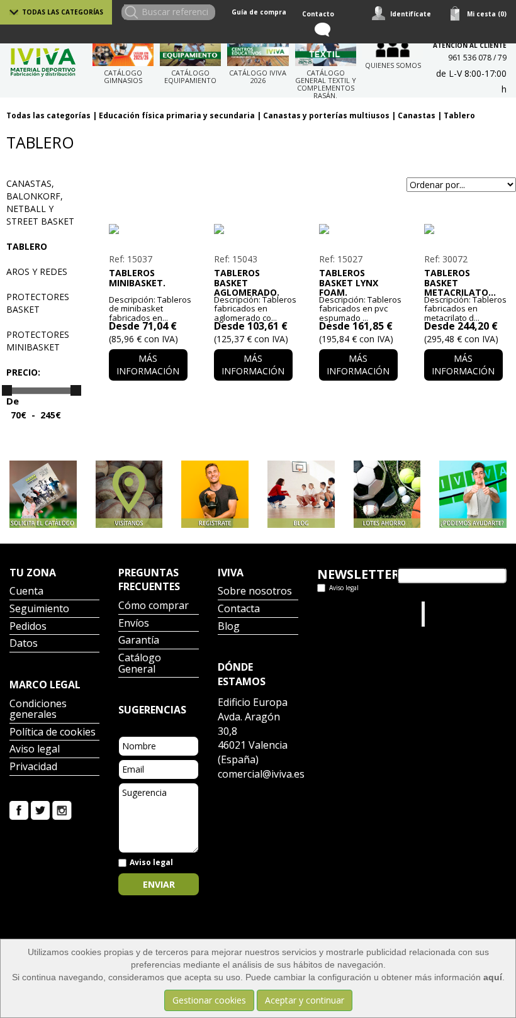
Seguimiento (39, 609)
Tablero (459, 115)
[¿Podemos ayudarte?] (473, 494)
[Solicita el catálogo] (43, 494)
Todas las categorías (62, 12)
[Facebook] (18, 809)
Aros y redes (36, 271)
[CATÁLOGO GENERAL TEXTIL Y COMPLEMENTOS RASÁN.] (325, 50)
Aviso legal (34, 750)
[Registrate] (215, 494)
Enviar (159, 884)
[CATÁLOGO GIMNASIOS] (123, 50)
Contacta (239, 609)
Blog (229, 627)
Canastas (416, 115)
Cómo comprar (153, 606)
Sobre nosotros (255, 592)
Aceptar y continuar (304, 1000)
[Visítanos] (129, 494)
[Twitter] (40, 809)
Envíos (133, 624)
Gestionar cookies (209, 1000)
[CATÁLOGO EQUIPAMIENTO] (190, 50)
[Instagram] (62, 809)
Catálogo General (139, 664)
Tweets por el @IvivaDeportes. (350, 613)
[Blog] (301, 494)
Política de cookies (52, 733)
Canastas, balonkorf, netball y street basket (40, 202)
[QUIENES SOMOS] (392, 47)
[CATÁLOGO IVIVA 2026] (257, 50)
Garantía (138, 641)
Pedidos (28, 627)
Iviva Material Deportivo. (452, 613)
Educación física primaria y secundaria (177, 115)
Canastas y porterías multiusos (326, 115)
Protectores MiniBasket (37, 340)
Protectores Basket (37, 303)
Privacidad (33, 767)
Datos (23, 644)
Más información (147, 364)
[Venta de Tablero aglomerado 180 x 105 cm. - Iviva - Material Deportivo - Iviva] (253, 229)
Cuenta (26, 592)
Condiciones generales (38, 710)
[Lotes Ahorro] (387, 494)
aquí (492, 977)
